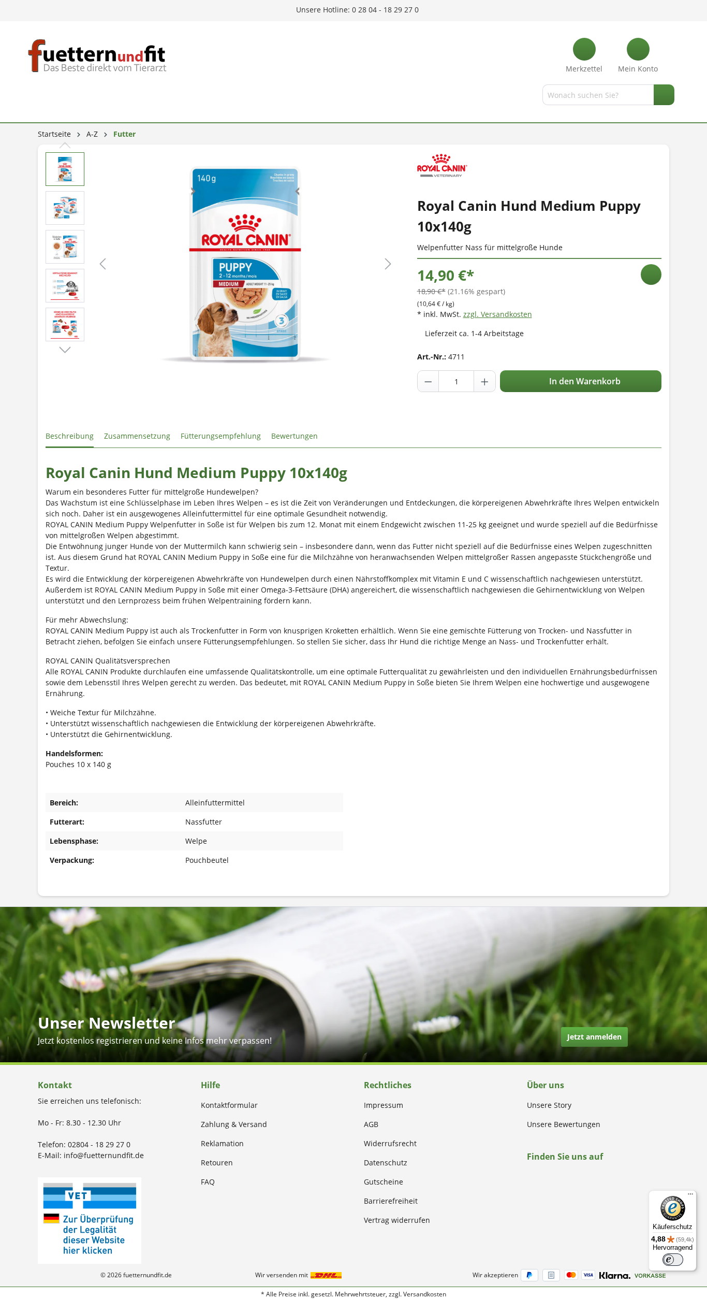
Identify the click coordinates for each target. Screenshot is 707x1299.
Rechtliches (387, 1085)
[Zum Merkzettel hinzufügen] (651, 274)
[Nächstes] (388, 264)
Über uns (545, 1085)
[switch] (672, 1259)
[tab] (70, 436)
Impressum (383, 1105)
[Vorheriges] (102, 264)
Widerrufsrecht (390, 1143)
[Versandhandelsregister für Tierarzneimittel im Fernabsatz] (89, 1219)
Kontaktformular (229, 1105)
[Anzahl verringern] (428, 381)
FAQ (208, 1182)
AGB (371, 1124)
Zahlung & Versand (234, 1124)
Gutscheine (383, 1182)
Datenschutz (385, 1162)
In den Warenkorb (584, 381)
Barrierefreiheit (391, 1201)
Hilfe (210, 1085)
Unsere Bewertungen (563, 1124)
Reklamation (222, 1143)
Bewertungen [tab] (294, 436)
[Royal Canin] (442, 165)
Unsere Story (549, 1105)
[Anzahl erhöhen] (484, 381)
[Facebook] (530, 1176)
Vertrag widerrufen (397, 1220)
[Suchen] (664, 94)
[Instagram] (542, 1176)
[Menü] (39, 96)
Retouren (217, 1162)
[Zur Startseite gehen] (97, 55)
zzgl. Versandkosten (497, 314)
